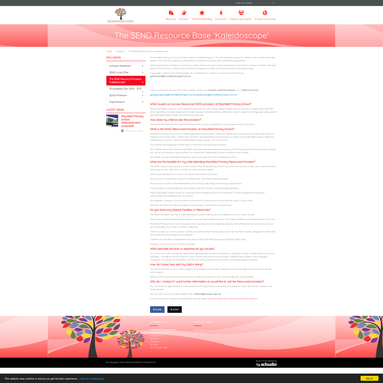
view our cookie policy (91, 378)
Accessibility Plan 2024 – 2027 (125, 88)
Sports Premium (118, 95)
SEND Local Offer (119, 72)
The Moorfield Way (202, 19)
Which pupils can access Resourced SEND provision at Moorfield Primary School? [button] (200, 104)
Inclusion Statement (120, 65)
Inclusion (184, 19)
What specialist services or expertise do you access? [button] (182, 248)
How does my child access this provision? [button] (175, 119)
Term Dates (199, 329)
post (175, 309)
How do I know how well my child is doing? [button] (176, 264)
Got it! (369, 378)
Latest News (115, 109)
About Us (171, 19)
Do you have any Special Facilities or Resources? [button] (180, 210)
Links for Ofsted (244, 3)
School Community (264, 19)
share (158, 309)
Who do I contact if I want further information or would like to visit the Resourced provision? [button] (207, 281)
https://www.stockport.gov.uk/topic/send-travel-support (229, 298)
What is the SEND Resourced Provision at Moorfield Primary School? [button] (192, 129)
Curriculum (221, 19)
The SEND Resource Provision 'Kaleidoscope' (125, 80)
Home (109, 51)
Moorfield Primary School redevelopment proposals (132, 121)
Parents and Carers (240, 19)
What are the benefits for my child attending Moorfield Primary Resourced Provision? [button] (202, 162)
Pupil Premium (117, 101)
